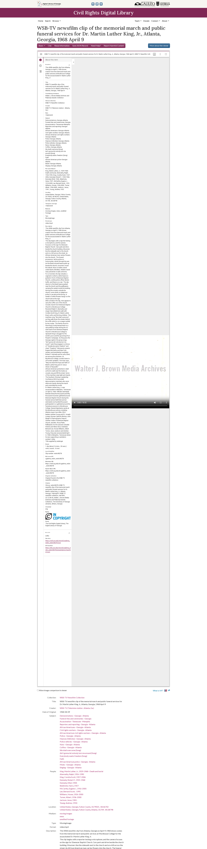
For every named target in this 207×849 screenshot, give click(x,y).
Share (41, 45)
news (62, 816)
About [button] (165, 21)
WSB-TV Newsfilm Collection (72, 697)
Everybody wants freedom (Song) (73, 756)
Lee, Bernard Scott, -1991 (70, 791)
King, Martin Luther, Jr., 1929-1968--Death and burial (81, 771)
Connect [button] (155, 21)
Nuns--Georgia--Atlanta (70, 744)
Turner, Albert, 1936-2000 (70, 797)
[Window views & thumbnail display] (154, 54)
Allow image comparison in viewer (53, 690)
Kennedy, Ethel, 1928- (69, 783)
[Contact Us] (101, 4)
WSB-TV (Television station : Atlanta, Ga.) (77, 708)
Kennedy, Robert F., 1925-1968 (72, 780)
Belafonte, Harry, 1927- (69, 786)
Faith (62, 759)
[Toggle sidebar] (41, 54)
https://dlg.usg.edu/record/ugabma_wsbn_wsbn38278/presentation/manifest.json (58, 550)
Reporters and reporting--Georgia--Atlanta (77, 724)
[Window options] (160, 54)
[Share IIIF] (167, 690)
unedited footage (67, 819)
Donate (146, 21)
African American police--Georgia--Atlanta (77, 762)
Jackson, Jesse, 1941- (68, 800)
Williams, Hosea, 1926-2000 (71, 794)
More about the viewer (159, 45)
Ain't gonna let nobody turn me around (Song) (78, 753)
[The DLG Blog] (97, 4)
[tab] (40, 60)
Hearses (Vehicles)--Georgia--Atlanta (75, 739)
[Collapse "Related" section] (69, 533)
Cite (49, 45)
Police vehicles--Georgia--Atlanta (74, 741)
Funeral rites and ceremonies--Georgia (75, 718)
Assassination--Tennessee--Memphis (75, 721)
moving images (66, 813)
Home (40, 21)
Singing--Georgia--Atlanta (70, 767)
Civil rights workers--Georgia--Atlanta (76, 730)
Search (48, 21)
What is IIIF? (158, 690)
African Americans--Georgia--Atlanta (75, 727)
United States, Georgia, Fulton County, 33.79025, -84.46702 (84, 807)
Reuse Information (61, 45)
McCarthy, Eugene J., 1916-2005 (73, 788)
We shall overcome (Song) (70, 750)
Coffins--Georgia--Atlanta (71, 747)
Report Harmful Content (114, 45)
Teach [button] (137, 21)
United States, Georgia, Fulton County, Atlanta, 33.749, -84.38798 (86, 810)
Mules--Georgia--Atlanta (70, 764)
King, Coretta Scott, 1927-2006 (73, 777)
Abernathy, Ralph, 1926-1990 (72, 774)
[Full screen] (166, 54)
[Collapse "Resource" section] (69, 65)
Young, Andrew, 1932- (69, 803)
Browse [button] (55, 21)
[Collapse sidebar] (73, 62)
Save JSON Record (80, 45)
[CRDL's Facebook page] (93, 4)
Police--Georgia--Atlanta (70, 736)
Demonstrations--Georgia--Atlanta (74, 716)
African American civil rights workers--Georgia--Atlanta (83, 733)
